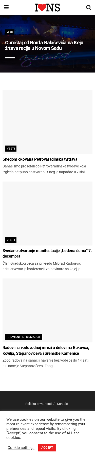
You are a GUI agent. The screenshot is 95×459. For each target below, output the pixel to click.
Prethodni (50, 63)
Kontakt (62, 404)
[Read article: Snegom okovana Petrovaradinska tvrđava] (47, 122)
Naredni (76, 63)
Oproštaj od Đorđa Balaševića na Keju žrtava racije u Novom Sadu (44, 45)
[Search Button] (88, 7)
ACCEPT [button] (47, 447)
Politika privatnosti (38, 404)
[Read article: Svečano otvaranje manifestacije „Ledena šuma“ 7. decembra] (47, 213)
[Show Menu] (6, 7)
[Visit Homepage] (47, 7)
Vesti (10, 32)
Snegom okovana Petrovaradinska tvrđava (40, 159)
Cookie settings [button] (21, 447)
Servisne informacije (24, 337)
